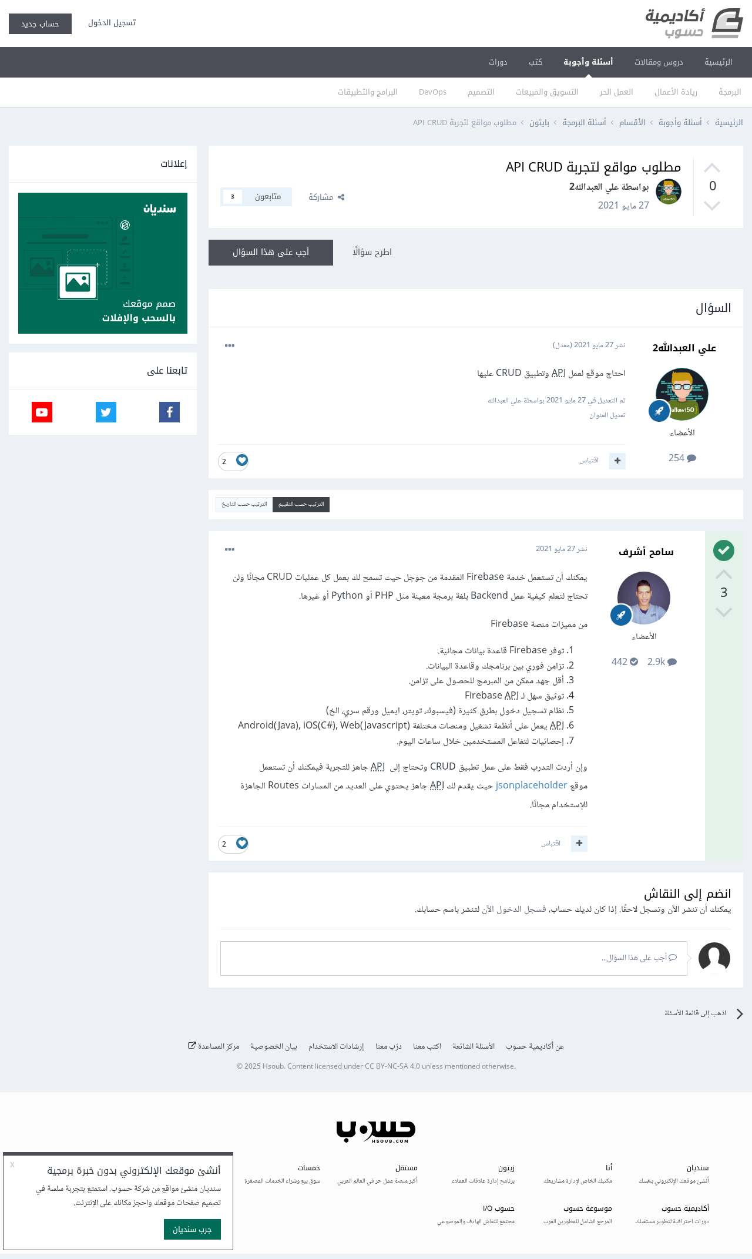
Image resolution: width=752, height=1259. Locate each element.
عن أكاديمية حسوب (535, 1047)
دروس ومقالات (658, 62)
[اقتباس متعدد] (617, 461)
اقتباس (589, 460)
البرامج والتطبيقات (368, 92)
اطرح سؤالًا (372, 252)
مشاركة (323, 197)
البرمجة (730, 92)
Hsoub (273, 1067)
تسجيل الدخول (109, 22)
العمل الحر (616, 92)
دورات (498, 62)
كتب (535, 62)
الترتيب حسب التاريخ (244, 504)
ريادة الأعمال (675, 92)
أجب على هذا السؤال (271, 252)
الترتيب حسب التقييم (301, 504)
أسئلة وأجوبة (588, 62)
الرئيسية (718, 62)
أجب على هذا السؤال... (635, 958)
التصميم (481, 92)
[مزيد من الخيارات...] (229, 346)
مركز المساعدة (217, 1047)
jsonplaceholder (532, 786)
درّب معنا (388, 1047)
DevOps (432, 92)
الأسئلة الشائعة (473, 1047)
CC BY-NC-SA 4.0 (392, 1067)
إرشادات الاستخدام (336, 1047)
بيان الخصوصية (273, 1047)
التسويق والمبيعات (547, 92)
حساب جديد (40, 23)
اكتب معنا (427, 1047)
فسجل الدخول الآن (514, 910)
